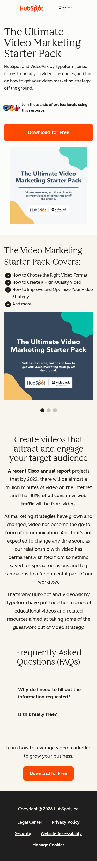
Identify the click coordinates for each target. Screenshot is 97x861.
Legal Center (29, 822)
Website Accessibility (61, 833)
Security (23, 833)
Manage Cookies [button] (48, 844)
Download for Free (48, 132)
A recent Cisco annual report (39, 471)
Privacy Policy (66, 822)
